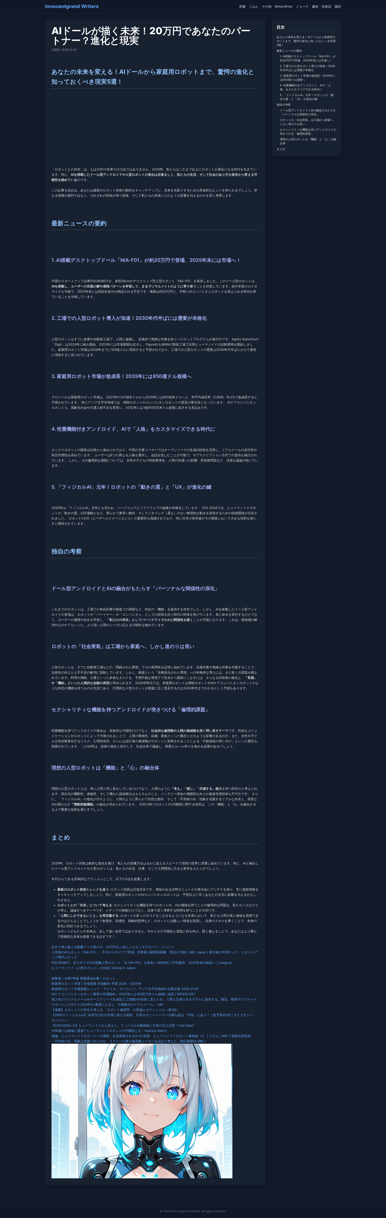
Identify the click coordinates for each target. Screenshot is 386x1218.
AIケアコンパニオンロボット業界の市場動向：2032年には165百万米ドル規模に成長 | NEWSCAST (123, 994)
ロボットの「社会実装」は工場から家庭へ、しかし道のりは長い (308, 122)
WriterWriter (284, 6)
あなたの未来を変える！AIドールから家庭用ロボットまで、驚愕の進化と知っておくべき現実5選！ (306, 41)
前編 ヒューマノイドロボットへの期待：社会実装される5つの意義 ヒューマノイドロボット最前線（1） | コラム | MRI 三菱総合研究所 (151, 1036)
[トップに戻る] (377, 1209)
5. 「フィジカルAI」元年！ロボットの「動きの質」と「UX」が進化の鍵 (307, 97)
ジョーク (302, 6)
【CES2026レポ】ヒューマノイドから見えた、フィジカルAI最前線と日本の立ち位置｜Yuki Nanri (122, 1025)
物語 (338, 6)
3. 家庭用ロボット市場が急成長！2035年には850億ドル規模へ (307, 77)
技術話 (326, 6)
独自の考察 (284, 104)
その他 (266, 6)
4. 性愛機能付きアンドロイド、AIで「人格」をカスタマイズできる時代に (305, 87)
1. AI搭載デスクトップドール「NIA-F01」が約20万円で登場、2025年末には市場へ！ (308, 58)
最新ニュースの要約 (289, 50)
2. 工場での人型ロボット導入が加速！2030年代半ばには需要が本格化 (307, 68)
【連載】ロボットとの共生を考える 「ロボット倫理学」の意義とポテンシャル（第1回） (115, 1010)
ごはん (254, 6)
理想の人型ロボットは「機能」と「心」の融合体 (308, 141)
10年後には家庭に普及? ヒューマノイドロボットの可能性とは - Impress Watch (109, 1031)
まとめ (281, 149)
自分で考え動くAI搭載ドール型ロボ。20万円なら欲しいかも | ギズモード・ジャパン (112, 947)
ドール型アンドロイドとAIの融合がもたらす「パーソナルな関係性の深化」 (308, 112)
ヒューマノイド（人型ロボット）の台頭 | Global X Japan (93, 968)
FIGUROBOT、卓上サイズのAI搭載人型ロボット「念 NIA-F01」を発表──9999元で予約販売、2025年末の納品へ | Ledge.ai (141, 963)
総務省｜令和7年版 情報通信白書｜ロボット (83, 978)
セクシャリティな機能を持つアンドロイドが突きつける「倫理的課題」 (308, 131)
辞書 (242, 6)
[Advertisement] (155, 133)
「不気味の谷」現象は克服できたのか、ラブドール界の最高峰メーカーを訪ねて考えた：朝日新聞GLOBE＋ (129, 1041)
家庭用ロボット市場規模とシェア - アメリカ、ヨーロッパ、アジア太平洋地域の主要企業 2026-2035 (125, 989)
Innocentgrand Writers (72, 6)
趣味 (315, 6)
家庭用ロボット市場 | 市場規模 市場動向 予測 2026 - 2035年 (96, 984)
